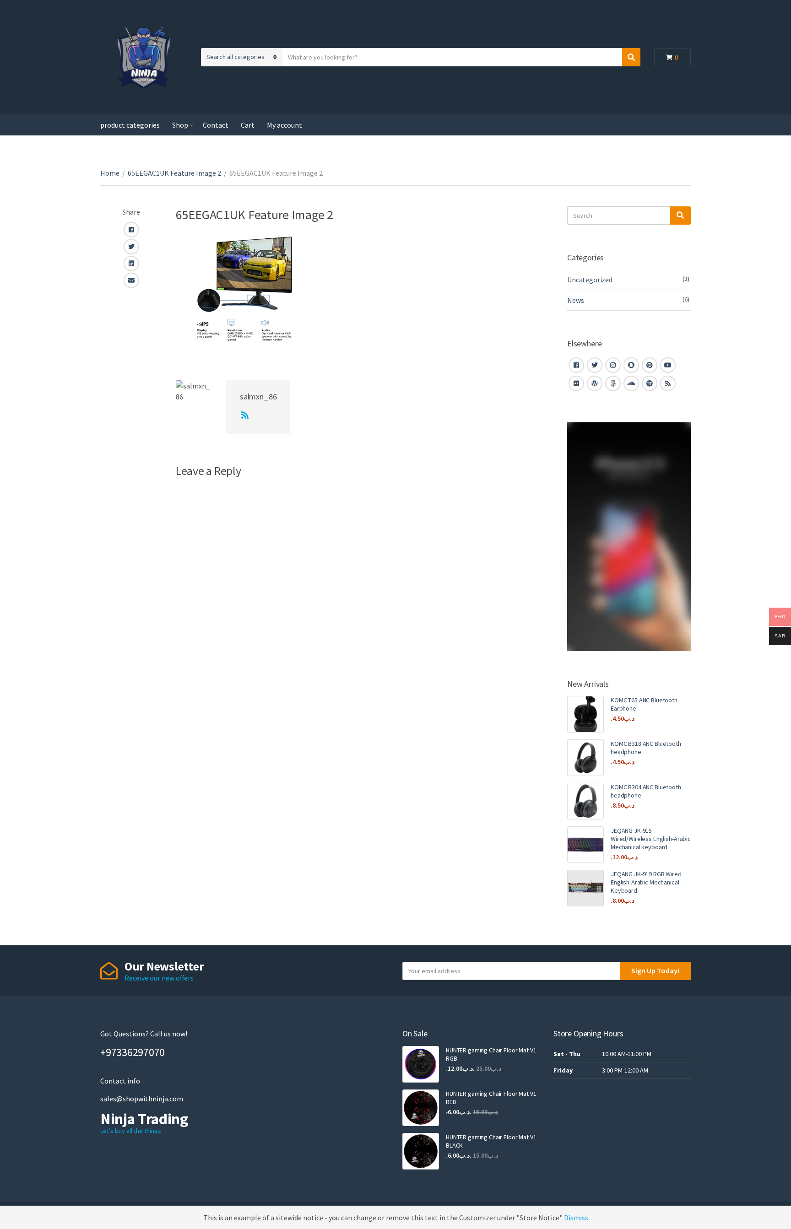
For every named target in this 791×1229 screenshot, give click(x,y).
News (575, 300)
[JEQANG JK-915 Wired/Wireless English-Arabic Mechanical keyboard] (585, 844)
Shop (180, 124)
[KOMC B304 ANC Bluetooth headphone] (585, 801)
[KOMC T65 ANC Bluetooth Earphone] (585, 714)
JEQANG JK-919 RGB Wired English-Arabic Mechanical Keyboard (646, 882)
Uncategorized (589, 279)
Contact (215, 124)
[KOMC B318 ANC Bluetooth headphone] (585, 757)
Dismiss (576, 1217)
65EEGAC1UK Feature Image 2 (174, 173)
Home (109, 173)
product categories (130, 124)
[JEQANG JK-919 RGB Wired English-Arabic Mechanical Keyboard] (585, 888)
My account (284, 124)
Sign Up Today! (655, 970)
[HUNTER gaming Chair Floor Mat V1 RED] (420, 1107)
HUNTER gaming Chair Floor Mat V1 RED (491, 1097)
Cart (248, 124)
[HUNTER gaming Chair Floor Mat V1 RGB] (420, 1064)
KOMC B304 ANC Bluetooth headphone (646, 791)
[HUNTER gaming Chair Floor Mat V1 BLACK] (420, 1151)
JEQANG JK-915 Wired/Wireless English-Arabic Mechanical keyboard (651, 838)
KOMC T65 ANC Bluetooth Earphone (644, 704)
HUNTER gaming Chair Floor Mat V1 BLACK (491, 1141)
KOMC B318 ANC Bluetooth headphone (646, 747)
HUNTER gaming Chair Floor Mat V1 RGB (491, 1054)
